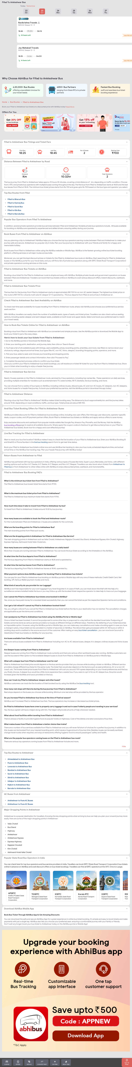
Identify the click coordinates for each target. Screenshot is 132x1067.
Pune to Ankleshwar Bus (18, 763)
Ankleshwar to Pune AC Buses (20, 800)
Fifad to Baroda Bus (16, 214)
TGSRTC (35, 894)
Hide (124, 746)
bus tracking (85, 683)
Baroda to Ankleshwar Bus (19, 788)
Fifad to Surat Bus (15, 206)
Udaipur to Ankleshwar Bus (19, 781)
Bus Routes (15, 102)
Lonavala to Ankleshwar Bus (20, 766)
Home (4, 102)
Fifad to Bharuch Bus (16, 199)
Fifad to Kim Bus (14, 210)
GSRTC (104, 894)
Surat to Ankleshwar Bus (18, 774)
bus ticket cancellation (88, 630)
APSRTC (12, 893)
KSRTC (58, 894)
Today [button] (22, 6)
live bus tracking (41, 442)
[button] (26, 11)
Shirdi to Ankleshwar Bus (18, 777)
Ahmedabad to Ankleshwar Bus (21, 759)
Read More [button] (70, 107)
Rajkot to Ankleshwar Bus (19, 785)
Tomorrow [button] (30, 6)
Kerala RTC (83, 894)
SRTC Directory (111, 867)
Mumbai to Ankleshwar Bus (19, 770)
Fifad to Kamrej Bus (16, 203)
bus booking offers (12, 425)
